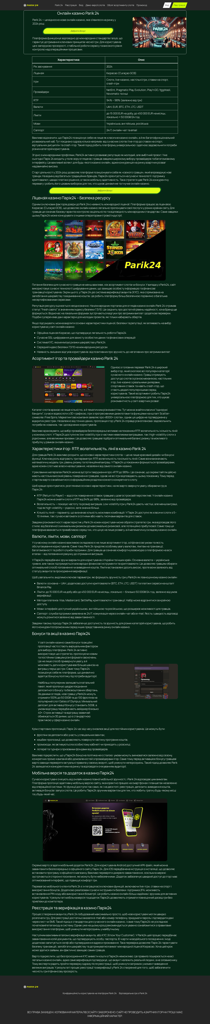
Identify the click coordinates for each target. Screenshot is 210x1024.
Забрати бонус (78, 30)
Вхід (167, 5)
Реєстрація (179, 5)
